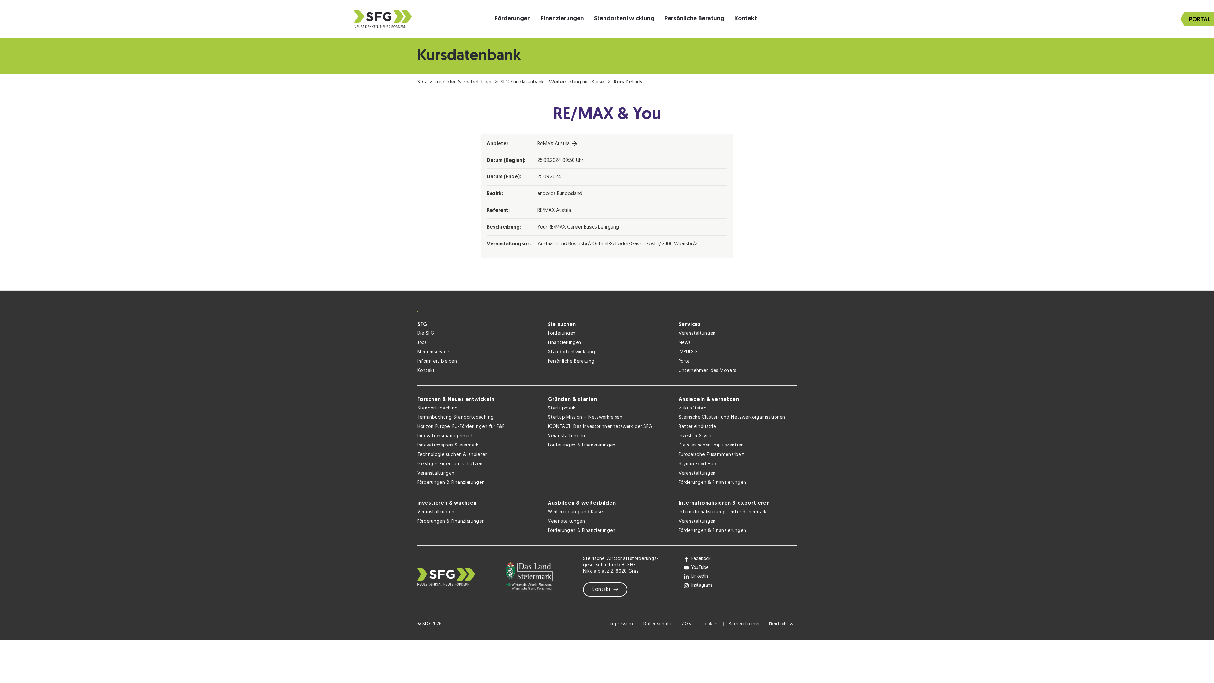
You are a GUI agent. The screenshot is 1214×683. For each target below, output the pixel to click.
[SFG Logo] (383, 19)
